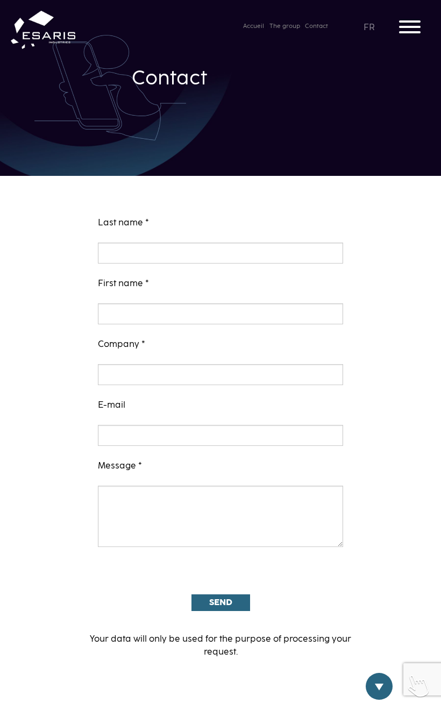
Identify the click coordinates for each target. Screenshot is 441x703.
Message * (120, 465)
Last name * (123, 222)
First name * (123, 283)
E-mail (111, 405)
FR (370, 27)
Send (220, 602)
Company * (121, 344)
